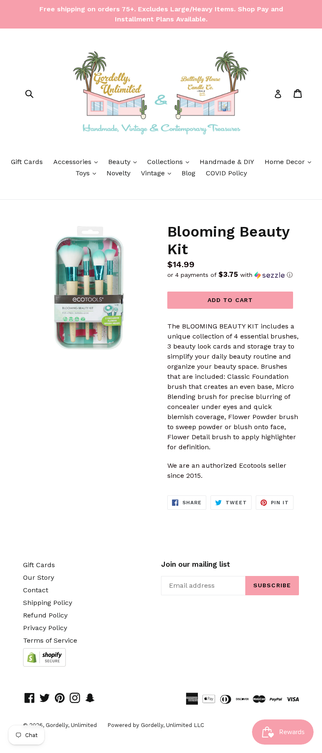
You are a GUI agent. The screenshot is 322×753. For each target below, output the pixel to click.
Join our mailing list (195, 564)
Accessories (77, 161)
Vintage (158, 173)
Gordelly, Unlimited (71, 725)
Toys (87, 173)
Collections (170, 161)
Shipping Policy (47, 603)
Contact (35, 590)
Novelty (118, 173)
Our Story (38, 577)
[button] (233, 275)
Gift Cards (27, 162)
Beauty (124, 161)
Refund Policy (45, 615)
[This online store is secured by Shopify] (44, 664)
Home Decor (290, 161)
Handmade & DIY (227, 162)
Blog (188, 173)
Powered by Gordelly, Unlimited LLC (155, 725)
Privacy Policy (45, 628)
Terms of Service (50, 640)
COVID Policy (226, 173)
